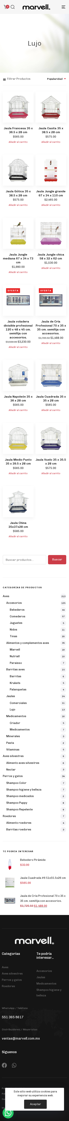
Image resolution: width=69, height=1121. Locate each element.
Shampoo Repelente (19, 809)
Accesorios (14, 603)
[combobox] (56, 78)
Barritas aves (15, 669)
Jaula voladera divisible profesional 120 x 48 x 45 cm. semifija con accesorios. (18, 329)
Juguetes (16, 623)
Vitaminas (13, 749)
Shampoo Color (16, 783)
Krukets (15, 683)
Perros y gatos (13, 776)
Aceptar (35, 1104)
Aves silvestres (13, 756)
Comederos (17, 616)
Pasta (10, 743)
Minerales (13, 736)
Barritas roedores (18, 829)
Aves (6, 596)
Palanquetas (18, 689)
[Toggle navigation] (55, 7)
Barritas (15, 676)
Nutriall (15, 656)
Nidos (13, 629)
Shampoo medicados (20, 796)
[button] (12, 7)
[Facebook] (4, 1065)
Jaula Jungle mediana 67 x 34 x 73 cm (18, 258)
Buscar (57, 559)
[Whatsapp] (14, 1065)
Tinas (13, 636)
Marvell (15, 649)
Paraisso (16, 663)
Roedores (9, 816)
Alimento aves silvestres (22, 763)
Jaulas (10, 696)
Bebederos (17, 609)
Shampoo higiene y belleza (23, 789)
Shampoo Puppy (16, 802)
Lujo (12, 709)
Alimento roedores (18, 822)
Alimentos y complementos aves (27, 643)
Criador (15, 723)
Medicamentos (16, 716)
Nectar (11, 769)
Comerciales (18, 703)
